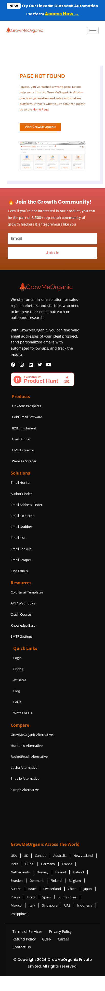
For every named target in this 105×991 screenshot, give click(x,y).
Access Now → (62, 13)
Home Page (40, 109)
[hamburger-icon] (93, 30)
